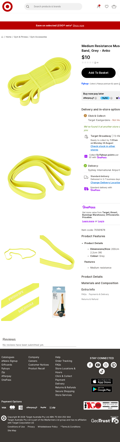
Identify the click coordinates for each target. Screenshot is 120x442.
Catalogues (7, 357)
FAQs (58, 364)
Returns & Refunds (65, 387)
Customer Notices (38, 364)
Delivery (60, 383)
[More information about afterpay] (96, 98)
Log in (101, 221)
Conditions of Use (16, 426)
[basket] (114, 6)
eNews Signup (9, 360)
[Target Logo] (7, 6)
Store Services (63, 394)
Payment (60, 379)
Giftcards (6, 364)
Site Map (12, 430)
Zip (3, 372)
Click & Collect (63, 376)
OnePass (6, 379)
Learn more (88, 221)
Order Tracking (63, 360)
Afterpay (6, 376)
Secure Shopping (64, 391)
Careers (32, 360)
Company (33, 357)
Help (58, 357)
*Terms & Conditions (70, 426)
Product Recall (36, 368)
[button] (99, 73)
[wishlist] (106, 6)
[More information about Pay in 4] (111, 98)
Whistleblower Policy (48, 426)
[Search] (27, 6)
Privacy (31, 426)
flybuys (5, 368)
